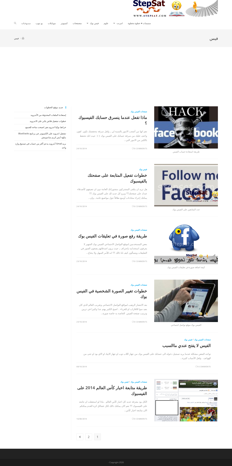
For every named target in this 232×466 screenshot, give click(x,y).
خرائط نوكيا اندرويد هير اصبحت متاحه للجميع (45, 127)
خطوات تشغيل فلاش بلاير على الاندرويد (48, 121)
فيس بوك (143, 169)
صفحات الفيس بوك (139, 111)
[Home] (23, 38)
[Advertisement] (116, 81)
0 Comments (140, 148)
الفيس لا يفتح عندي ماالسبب (186, 345)
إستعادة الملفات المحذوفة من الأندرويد (48, 114)
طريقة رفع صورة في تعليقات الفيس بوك (112, 236)
